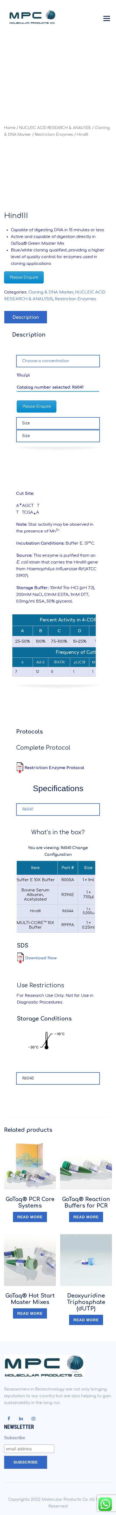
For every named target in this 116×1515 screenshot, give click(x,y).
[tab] (25, 316)
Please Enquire (24, 277)
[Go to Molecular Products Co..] (18, 71)
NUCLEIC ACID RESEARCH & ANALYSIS (55, 128)
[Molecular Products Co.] (33, 17)
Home (9, 128)
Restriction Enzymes (54, 135)
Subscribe (14, 1438)
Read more (30, 1217)
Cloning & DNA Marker (50, 292)
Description (25, 317)
